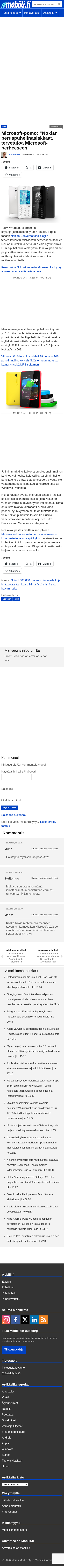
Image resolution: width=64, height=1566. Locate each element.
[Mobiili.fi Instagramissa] (6, 1320)
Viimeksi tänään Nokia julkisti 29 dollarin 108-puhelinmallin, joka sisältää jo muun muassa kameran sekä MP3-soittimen (30, 360)
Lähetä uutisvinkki (13, 1500)
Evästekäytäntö (11, 1373)
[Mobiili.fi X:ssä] (25, 1320)
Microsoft (7, 599)
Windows (7, 1449)
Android (6, 1437)
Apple (5, 1443)
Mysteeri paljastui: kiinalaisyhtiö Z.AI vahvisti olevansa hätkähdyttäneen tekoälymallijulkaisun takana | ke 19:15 (33, 1051)
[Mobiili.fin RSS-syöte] (43, 1320)
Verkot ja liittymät (12, 1426)
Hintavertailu (32, 12)
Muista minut (12, 800)
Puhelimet (8, 1287)
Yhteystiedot (9, 1511)
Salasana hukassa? (13, 815)
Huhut (5, 1466)
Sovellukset (9, 1420)
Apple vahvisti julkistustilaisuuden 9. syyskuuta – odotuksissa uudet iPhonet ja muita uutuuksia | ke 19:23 (33, 1033)
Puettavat (7, 1414)
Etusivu (6, 1281)
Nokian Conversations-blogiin (29, 236)
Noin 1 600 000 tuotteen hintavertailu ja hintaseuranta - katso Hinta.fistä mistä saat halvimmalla (30, 584)
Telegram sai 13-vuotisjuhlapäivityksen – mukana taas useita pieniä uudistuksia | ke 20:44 (30, 1016)
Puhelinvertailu (11, 1298)
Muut (4, 126)
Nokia (16, 599)
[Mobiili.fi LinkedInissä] (34, 1320)
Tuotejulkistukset (12, 1460)
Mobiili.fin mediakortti (14, 1529)
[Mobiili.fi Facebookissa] (15, 1320)
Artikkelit (49, 12)
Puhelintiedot (10, 12)
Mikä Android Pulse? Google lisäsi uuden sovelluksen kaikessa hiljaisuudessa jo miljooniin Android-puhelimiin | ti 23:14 (29, 1223)
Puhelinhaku (9, 1293)
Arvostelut (8, 1391)
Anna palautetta (11, 1506)
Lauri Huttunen (14, 155)
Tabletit (6, 1408)
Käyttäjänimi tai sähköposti (18, 771)
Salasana (7, 788)
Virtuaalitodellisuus (13, 1431)
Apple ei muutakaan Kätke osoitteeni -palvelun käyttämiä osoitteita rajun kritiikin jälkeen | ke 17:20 (32, 1068)
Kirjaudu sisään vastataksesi (44, 849)
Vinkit (5, 1397)
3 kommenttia (56, 126)
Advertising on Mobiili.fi (16, 1548)
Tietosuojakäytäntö (13, 1367)
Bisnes (6, 1454)
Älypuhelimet (10, 1403)
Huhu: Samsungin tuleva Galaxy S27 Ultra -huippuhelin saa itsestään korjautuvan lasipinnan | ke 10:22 (33, 1182)
